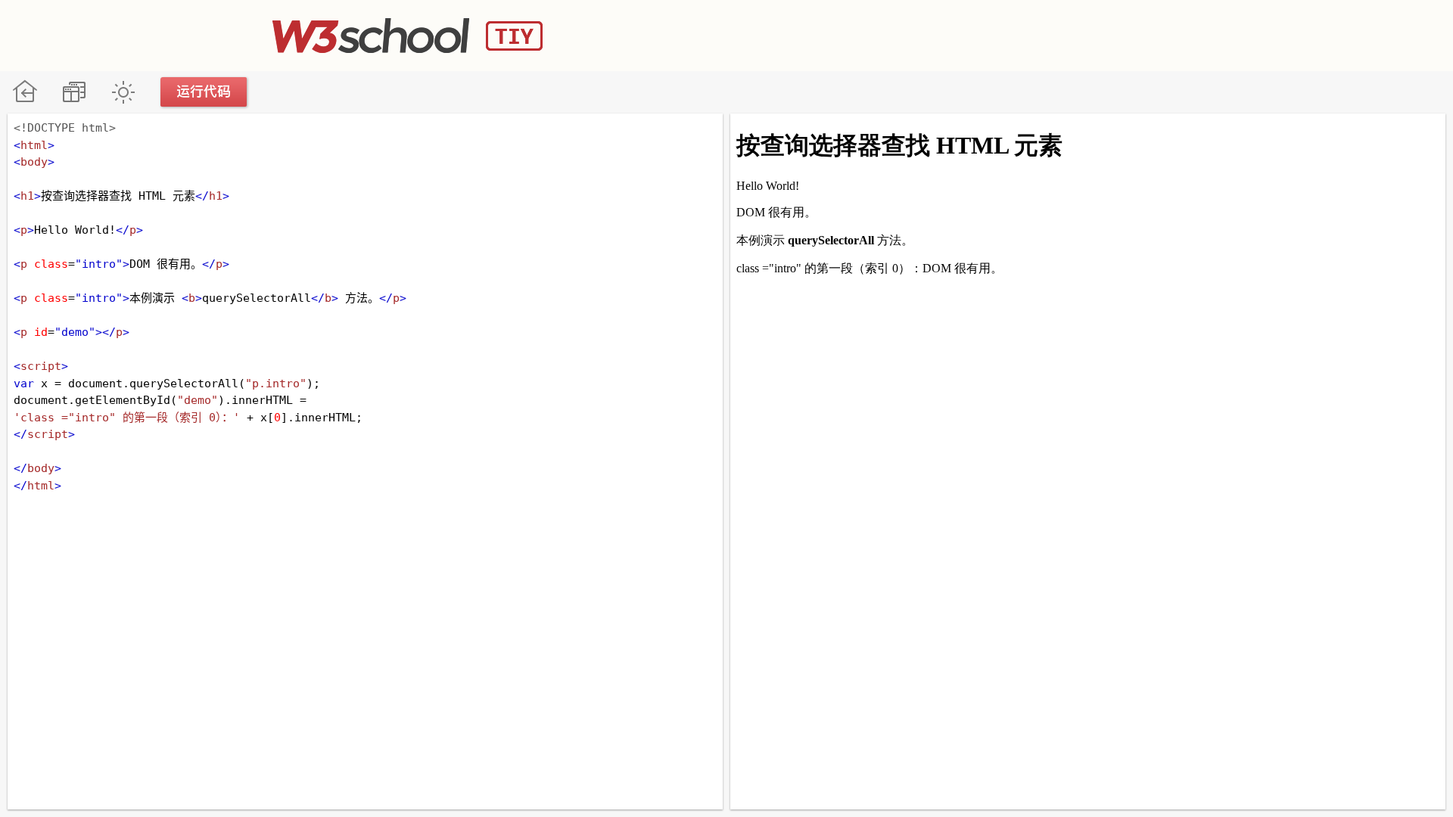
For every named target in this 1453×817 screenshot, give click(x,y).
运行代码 (204, 92)
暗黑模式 (123, 92)
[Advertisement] (905, 34)
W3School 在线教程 (24, 92)
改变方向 (73, 92)
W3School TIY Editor (407, 35)
